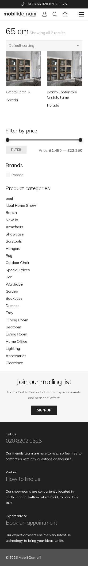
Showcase (15, 234)
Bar (8, 277)
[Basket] (65, 14)
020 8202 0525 (24, 440)
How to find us (23, 478)
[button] (55, 14)
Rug (9, 255)
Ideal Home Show (21, 205)
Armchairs (14, 226)
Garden (12, 291)
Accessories (16, 355)
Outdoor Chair (17, 262)
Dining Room (17, 320)
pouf (9, 198)
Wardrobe (14, 284)
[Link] (44, 14)
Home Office (16, 341)
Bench (11, 212)
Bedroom (13, 327)
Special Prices (18, 269)
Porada (12, 100)
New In (12, 219)
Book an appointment (31, 522)
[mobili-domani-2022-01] (20, 14)
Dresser (12, 305)
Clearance (14, 362)
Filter (16, 149)
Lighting (13, 348)
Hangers (13, 248)
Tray (9, 312)
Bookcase (14, 298)
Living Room (16, 334)
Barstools (14, 241)
